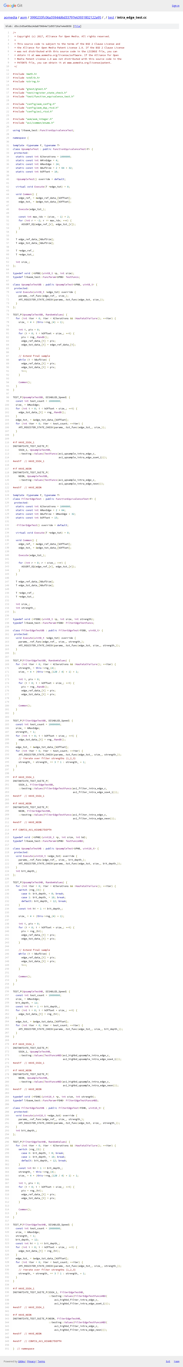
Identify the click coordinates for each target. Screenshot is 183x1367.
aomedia (10, 17)
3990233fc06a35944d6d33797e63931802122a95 (65, 17)
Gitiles (21, 1361)
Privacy (31, 1361)
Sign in (175, 5)
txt (168, 1361)
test (111, 17)
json (176, 1361)
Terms (41, 1361)
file (77, 26)
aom (23, 17)
